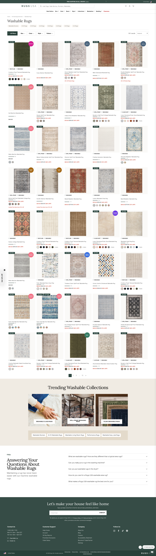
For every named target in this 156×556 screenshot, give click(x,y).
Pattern (49, 33)
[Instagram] (114, 531)
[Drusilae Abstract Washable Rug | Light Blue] (106, 307)
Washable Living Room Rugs (74, 435)
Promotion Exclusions (49, 538)
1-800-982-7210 (12, 530)
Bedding (98, 11)
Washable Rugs (28, 16)
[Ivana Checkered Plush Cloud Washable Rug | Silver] (134, 97)
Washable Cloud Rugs (44, 421)
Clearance (106, 11)
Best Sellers (50, 11)
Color (61, 11)
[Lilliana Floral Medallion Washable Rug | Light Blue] (78, 97)
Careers (80, 535)
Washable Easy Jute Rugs (111, 435)
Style (73, 11)
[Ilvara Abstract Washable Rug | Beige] (50, 54)
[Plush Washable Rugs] (112, 410)
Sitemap (80, 543)
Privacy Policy (75, 551)
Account (45, 533)
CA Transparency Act (84, 551)
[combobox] (143, 33)
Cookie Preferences (87, 553)
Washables (90, 11)
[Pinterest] (127, 531)
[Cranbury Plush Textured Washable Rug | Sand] (78, 223)
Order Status (46, 540)
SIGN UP (102, 512)
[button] (12, 33)
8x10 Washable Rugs (55, 435)
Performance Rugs (93, 435)
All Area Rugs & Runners (17, 16)
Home (8, 16)
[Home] (29, 6)
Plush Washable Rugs (112, 421)
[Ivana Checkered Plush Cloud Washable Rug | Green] (78, 345)
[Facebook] (119, 531)
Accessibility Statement (85, 538)
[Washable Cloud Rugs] (44, 410)
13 (82, 375)
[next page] (86, 375)
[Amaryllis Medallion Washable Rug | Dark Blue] (134, 139)
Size (56, 11)
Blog (79, 533)
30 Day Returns (47, 535)
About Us (80, 530)
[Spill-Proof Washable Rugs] (78, 410)
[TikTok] (123, 531)
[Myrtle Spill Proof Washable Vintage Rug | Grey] (22, 180)
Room (67, 11)
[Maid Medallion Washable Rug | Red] (134, 180)
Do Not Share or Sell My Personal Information (100, 551)
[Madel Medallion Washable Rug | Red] (78, 180)
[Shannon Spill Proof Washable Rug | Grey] (78, 139)
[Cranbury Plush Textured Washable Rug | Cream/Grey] (134, 265)
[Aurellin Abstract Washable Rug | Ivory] (50, 180)
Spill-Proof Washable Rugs (78, 421)
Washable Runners (39, 435)
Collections (81, 11)
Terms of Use (67, 551)
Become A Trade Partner (85, 540)
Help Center (46, 530)
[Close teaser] (4, 270)
